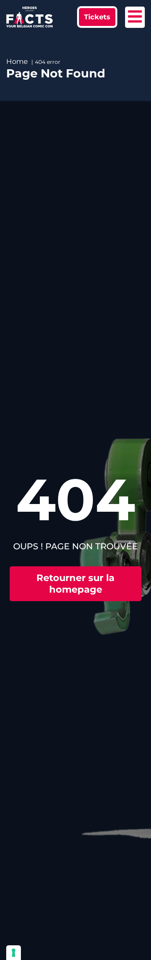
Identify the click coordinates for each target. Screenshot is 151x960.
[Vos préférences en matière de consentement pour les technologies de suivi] (13, 952)
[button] (97, 17)
